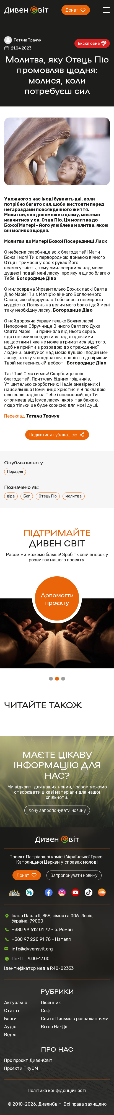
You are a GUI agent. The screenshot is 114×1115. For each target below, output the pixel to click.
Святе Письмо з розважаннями (74, 1018)
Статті (11, 1010)
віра (11, 496)
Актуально (15, 1002)
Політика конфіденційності (57, 1090)
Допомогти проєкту (57, 598)
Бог (27, 496)
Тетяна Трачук (27, 40)
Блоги (10, 1018)
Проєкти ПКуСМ (21, 1068)
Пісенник (51, 1002)
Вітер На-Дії (54, 1026)
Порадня (15, 471)
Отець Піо (48, 496)
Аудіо (10, 1026)
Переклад (14, 416)
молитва (74, 496)
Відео (10, 1034)
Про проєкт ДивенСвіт (28, 1060)
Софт (46, 1010)
